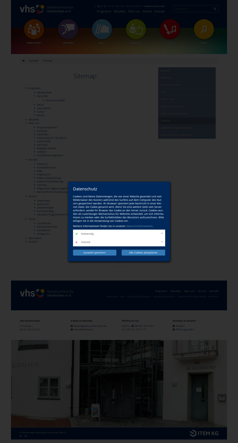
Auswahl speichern (94, 252)
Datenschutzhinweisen (139, 226)
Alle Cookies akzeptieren (143, 252)
